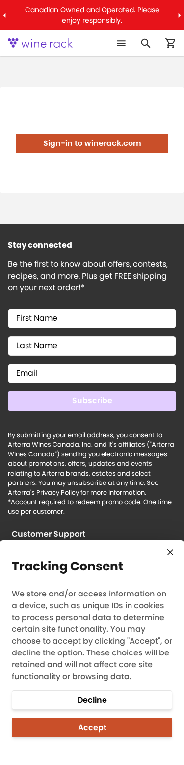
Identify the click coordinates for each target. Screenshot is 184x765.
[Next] (180, 15)
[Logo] (40, 43)
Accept (92, 727)
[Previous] (4, 15)
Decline (92, 700)
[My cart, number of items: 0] (170, 43)
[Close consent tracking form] (170, 552)
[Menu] (121, 43)
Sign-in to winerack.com (92, 143)
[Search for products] (146, 43)
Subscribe (92, 400)
